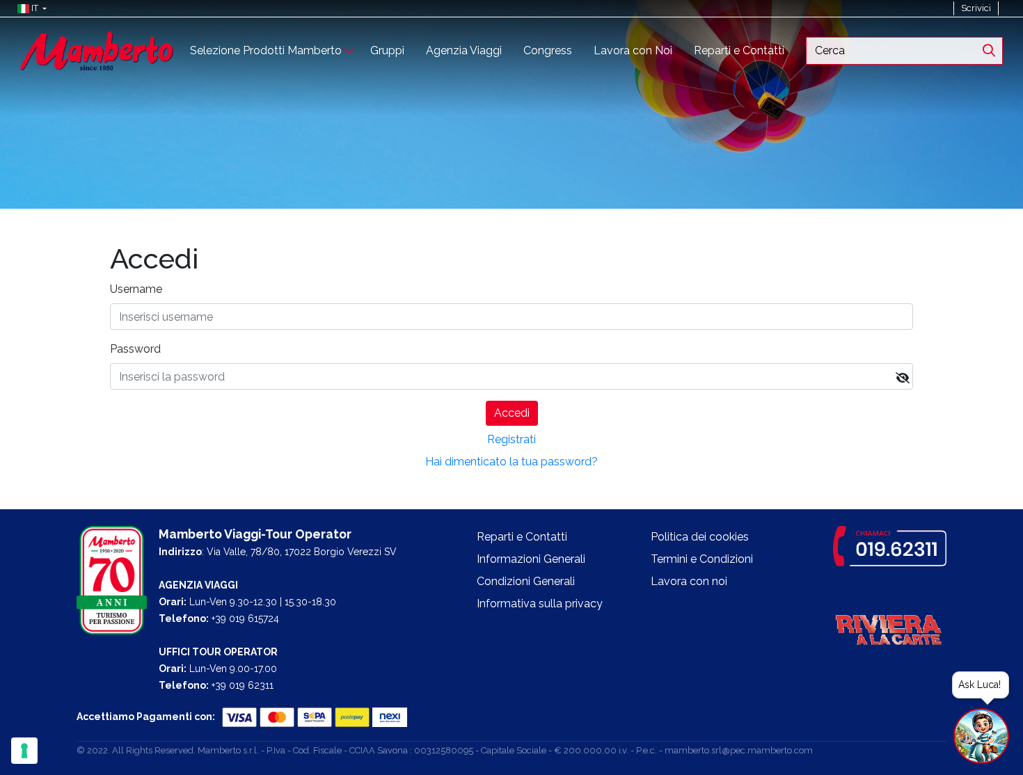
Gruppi (387, 50)
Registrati (511, 439)
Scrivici (976, 8)
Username (136, 289)
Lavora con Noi (633, 50)
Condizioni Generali (526, 581)
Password (135, 348)
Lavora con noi (689, 581)
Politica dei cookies (700, 536)
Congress (547, 50)
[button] (28, 8)
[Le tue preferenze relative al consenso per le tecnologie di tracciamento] (24, 750)
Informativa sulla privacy (540, 603)
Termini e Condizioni (702, 559)
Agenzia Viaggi (464, 50)
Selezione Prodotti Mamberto (266, 50)
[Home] (96, 49)
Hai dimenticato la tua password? (511, 461)
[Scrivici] (1005, 8)
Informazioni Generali (531, 559)
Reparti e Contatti (739, 50)
